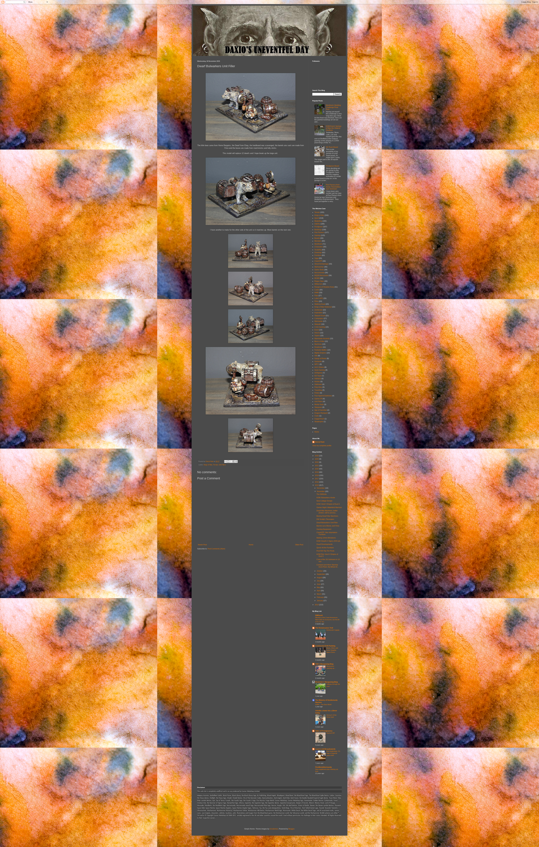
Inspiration (318, 313)
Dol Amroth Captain (332, 630)
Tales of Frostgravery (323, 731)
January (320, 601)
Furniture (317, 255)
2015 (317, 485)
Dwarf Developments (325, 544)
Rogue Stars (319, 281)
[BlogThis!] (228, 461)
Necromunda (319, 273)
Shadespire (318, 422)
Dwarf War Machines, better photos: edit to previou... (327, 512)
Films (316, 301)
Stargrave (318, 407)
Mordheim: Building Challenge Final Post (333, 107)
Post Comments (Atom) (216, 549)
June (319, 584)
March (319, 594)
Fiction (316, 393)
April (319, 591)
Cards (316, 290)
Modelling (318, 221)
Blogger (291, 829)
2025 (317, 459)
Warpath (317, 324)
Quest (316, 218)
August (320, 578)
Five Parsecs (319, 232)
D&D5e (317, 224)
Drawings (318, 253)
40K (316, 356)
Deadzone (318, 347)
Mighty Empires (320, 353)
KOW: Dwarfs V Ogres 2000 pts (328, 541)
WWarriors (318, 284)
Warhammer (319, 267)
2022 (317, 462)
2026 (317, 456)
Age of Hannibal (320, 410)
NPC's (316, 364)
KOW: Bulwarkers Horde (326, 498)
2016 (317, 482)
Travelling (318, 390)
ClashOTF (318, 261)
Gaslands (318, 361)
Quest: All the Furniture (325, 548)
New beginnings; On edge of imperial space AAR (333, 753)
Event (316, 330)
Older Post (299, 545)
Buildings (318, 230)
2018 (317, 475)
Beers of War (319, 341)
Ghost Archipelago (321, 264)
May (318, 587)
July (318, 581)
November (321, 491)
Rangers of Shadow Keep (324, 287)
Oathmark (318, 384)
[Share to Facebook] (233, 461)
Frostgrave (318, 227)
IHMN (316, 293)
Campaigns (318, 318)
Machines (318, 344)
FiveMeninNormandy (323, 767)
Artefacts (317, 379)
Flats (316, 296)
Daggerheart (319, 419)
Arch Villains (319, 367)
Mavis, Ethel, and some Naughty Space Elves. (332, 650)
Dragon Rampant (321, 413)
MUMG (317, 278)
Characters (318, 247)
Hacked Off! (330, 733)
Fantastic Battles (320, 350)
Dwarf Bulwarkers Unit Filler (327, 523)
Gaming (317, 235)
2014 (317, 605)
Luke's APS (318, 298)
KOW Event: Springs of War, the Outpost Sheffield (333, 128)
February (320, 597)
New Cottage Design (324, 501)
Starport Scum (319, 316)
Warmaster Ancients (322, 339)
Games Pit (318, 399)
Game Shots (319, 270)
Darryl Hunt (319, 442)
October (320, 571)
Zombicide (318, 310)
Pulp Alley (318, 387)
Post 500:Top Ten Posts (325, 551)
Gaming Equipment (324, 529)
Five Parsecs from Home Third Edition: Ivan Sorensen (333, 187)
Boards (317, 238)
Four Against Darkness (323, 396)
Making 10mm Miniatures (326, 538)
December (321, 488)
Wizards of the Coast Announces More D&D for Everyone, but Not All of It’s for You (327, 620)
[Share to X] (230, 461)
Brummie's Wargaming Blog (326, 682)
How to (317, 333)
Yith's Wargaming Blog (324, 664)
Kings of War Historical (323, 307)
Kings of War (208, 465)
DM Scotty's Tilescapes (325, 519)
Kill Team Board (332, 147)
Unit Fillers (222, 465)
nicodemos (274, 829)
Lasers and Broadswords (325, 749)
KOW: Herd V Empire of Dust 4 (328, 504)
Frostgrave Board (332, 166)
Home (251, 545)
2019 (317, 472)
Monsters (317, 241)
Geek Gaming (319, 370)
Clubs (316, 416)
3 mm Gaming (319, 327)
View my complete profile (321, 446)
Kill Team (317, 376)
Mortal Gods (319, 404)
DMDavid (319, 615)
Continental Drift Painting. (325, 646)
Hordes (317, 382)
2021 (317, 466)
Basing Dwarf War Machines (327, 516)
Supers (317, 336)
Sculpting (318, 250)
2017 (317, 479)
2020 (317, 469)
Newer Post (202, 545)
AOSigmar (318, 373)
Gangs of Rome (320, 358)
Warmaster (318, 321)
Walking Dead (319, 304)
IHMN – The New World (323, 704)
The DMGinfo (322, 494)
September (321, 574)
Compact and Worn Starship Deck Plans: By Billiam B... (328, 566)
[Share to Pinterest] (236, 461)
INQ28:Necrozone (321, 275)
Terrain (215, 465)
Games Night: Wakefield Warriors (329, 507)
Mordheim (318, 244)
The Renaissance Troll (324, 628)
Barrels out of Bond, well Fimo (328, 526)
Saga (316, 258)
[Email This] (225, 461)
